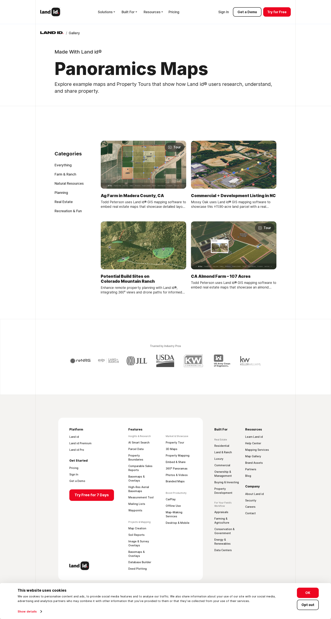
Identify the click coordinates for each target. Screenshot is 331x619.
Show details (27, 611)
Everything (63, 165)
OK (307, 593)
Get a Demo (247, 12)
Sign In (223, 12)
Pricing (174, 12)
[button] (106, 11)
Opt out (308, 605)
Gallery (74, 33)
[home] (50, 12)
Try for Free (277, 12)
